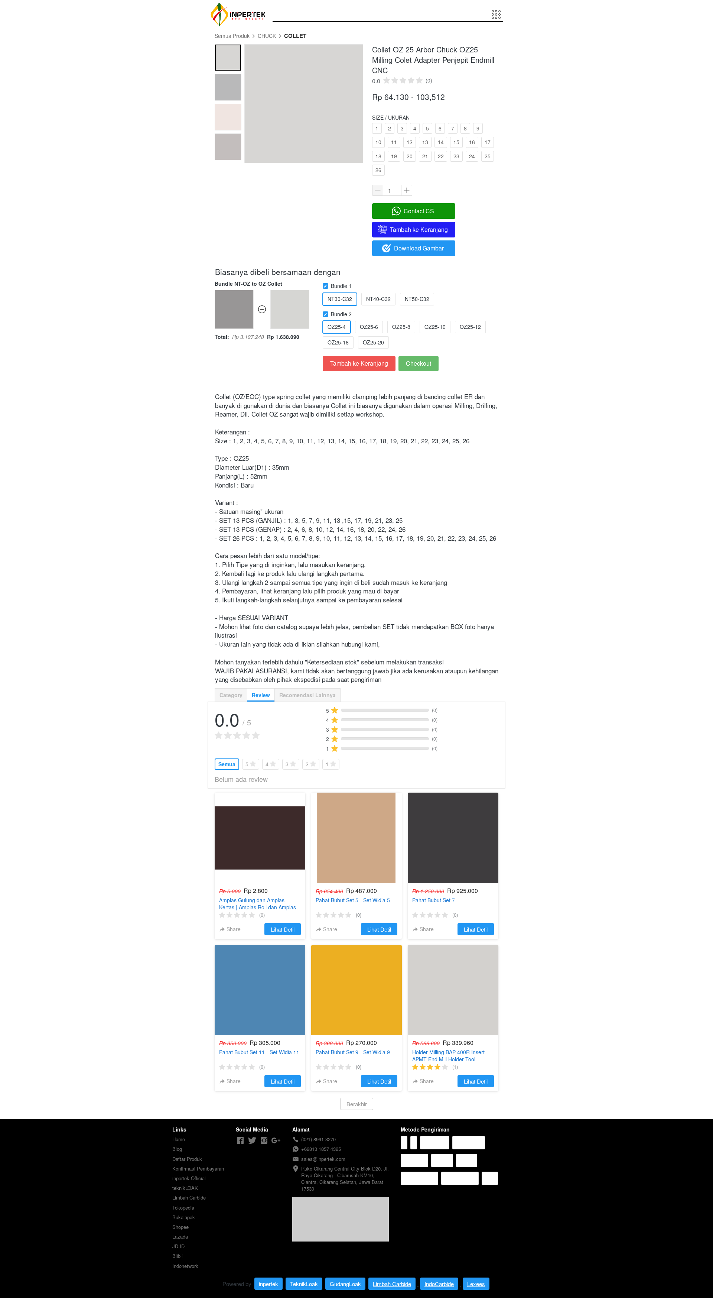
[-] (240, 1140)
